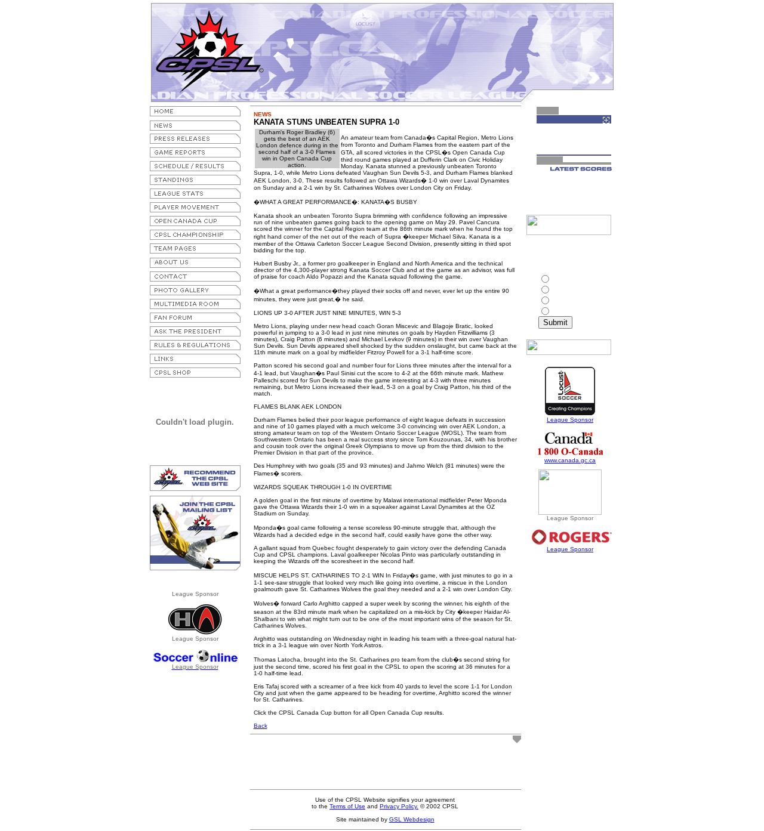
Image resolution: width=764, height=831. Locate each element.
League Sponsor (570, 419)
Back (260, 725)
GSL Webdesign (412, 819)
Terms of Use (347, 806)
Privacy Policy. (399, 806)
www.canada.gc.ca (570, 460)
